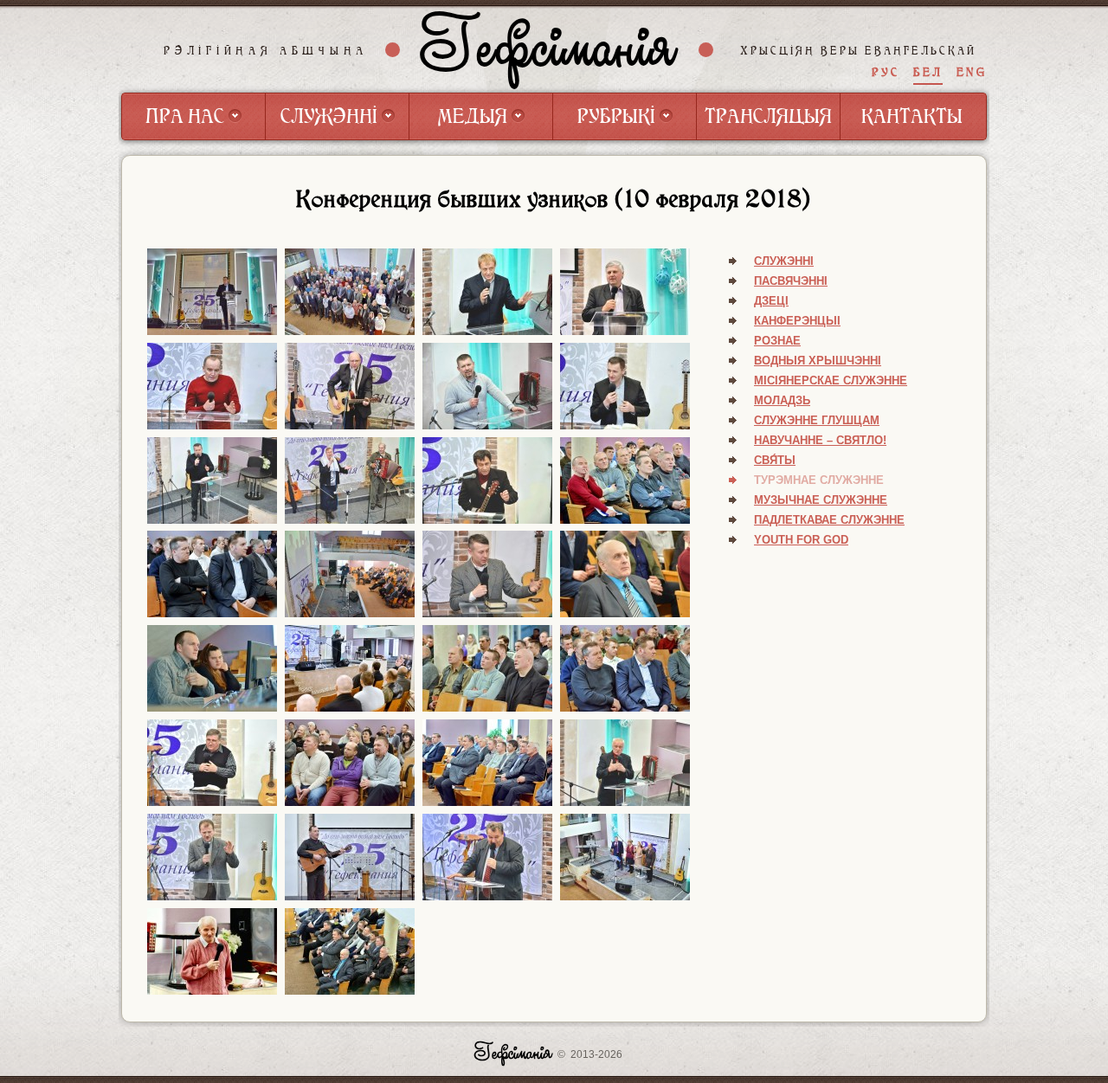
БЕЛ (928, 72)
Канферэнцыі (797, 320)
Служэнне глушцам (816, 420)
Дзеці (771, 300)
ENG (972, 72)
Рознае (777, 340)
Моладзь (782, 400)
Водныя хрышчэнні (817, 360)
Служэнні (784, 261)
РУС (885, 72)
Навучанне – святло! (820, 440)
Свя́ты (775, 460)
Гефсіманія (550, 49)
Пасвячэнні (791, 280)
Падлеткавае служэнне (829, 519)
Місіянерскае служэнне (830, 380)
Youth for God (801, 539)
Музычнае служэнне (820, 499)
